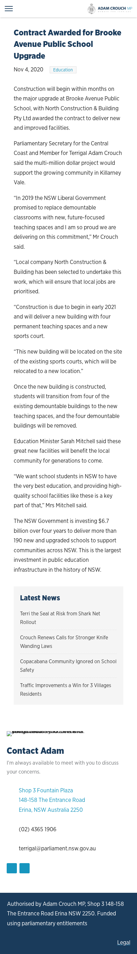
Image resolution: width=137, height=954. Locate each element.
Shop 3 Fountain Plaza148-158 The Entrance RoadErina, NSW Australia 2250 (52, 800)
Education (63, 69)
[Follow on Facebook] (12, 868)
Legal (123, 942)
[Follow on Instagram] (24, 868)
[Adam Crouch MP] (110, 8)
